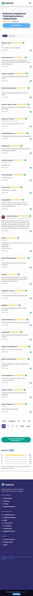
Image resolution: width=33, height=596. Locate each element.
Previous (12, 421)
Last (28, 426)
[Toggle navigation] (30, 3)
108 (24, 421)
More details (24, 592)
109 (29, 421)
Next (22, 426)
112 (12, 426)
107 (19, 421)
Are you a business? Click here (16, 440)
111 (8, 426)
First (4, 421)
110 (4, 426)
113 (17, 426)
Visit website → (16, 25)
